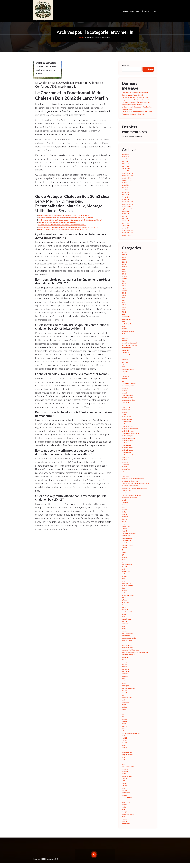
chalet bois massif (128, 431)
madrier (124, 621)
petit (123, 700)
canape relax (126, 407)
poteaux (124, 721)
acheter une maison (128, 331)
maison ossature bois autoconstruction (135, 652)
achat (124, 326)
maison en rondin (127, 647)
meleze (124, 666)
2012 (123, 281)
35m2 (124, 295)
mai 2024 (125, 218)
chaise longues (127, 419)
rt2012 (124, 740)
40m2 (124, 298)
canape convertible (128, 400)
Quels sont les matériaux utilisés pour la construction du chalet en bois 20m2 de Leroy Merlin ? (70, 220)
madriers (125, 624)
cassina (124, 412)
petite (124, 705)
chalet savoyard (127, 455)
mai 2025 (125, 190)
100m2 (124, 255)
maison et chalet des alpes (130, 650)
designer (125, 517)
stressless (125, 769)
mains (124, 628)
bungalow (125, 376)
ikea (123, 588)
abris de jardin (127, 324)
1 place (124, 252)
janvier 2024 (126, 228)
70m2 (124, 307)
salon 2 (124, 747)
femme (124, 547)
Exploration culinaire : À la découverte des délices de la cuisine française (136, 103)
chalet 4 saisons (127, 426)
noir (123, 695)
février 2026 (126, 168)
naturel (124, 693)
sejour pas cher (127, 752)
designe (124, 514)
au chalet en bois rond (129, 343)
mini (123, 678)
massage (125, 662)
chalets (124, 459)
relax (123, 731)
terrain (124, 783)
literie (124, 607)
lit (122, 605)
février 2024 (126, 225)
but (123, 381)
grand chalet (126, 562)
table (123, 781)
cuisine (124, 509)
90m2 (124, 312)
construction (50, 62)
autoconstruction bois (129, 345)
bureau (124, 378)
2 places (124, 276)
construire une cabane (129, 497)
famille (124, 528)
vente (124, 807)
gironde (124, 557)
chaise (124, 414)
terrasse (124, 785)
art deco (125, 338)
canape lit (125, 405)
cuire (123, 507)
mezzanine (125, 674)
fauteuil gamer (127, 540)
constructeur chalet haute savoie (133, 478)
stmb (123, 764)
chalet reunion (126, 452)
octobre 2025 (126, 178)
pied (123, 714)
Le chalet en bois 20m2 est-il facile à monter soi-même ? (57, 222)
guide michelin (127, 564)
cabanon (125, 388)
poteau (124, 719)
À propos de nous (131, 11)
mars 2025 (125, 194)
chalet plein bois (127, 450)
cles (123, 474)
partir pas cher (127, 697)
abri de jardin (126, 319)
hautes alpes (126, 574)
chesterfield (126, 469)
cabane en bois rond (128, 383)
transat (124, 795)
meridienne (125, 669)
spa (123, 762)
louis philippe (126, 619)
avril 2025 (125, 192)
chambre (125, 462)
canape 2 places (127, 395)
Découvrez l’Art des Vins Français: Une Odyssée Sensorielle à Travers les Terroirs (136, 98)
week (124, 816)
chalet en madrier (128, 440)
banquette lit (126, 355)
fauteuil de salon (127, 538)
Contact (145, 11)
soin (123, 757)
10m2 (124, 257)
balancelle (125, 350)
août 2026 (125, 154)
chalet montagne (127, 448)
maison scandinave (128, 655)
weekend (125, 821)
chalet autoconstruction (130, 428)
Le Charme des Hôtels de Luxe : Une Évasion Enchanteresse (137, 108)
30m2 (124, 293)
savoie (124, 750)
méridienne (125, 671)
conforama (125, 476)
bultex (124, 374)
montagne (125, 685)
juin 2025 (125, 187)
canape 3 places (127, 398)
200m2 (124, 279)
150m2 (124, 269)
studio (124, 774)
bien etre (125, 359)
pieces (124, 712)
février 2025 (126, 197)
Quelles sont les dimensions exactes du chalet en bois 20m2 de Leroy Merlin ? (64, 215)
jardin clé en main (127, 595)
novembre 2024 (127, 204)
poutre (124, 724)
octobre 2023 (126, 235)
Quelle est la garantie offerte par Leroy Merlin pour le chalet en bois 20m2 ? (63, 229)
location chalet (127, 612)
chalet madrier (127, 445)
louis (123, 616)
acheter (124, 329)
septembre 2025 (127, 180)
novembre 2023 (127, 233)
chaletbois (125, 457)
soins (123, 759)
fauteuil (124, 531)
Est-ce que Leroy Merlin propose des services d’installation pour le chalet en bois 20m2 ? (68, 227)
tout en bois (126, 793)
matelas (124, 664)
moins (124, 683)
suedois (124, 778)
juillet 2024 (126, 213)
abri (123, 314)
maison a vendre (127, 633)
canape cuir (126, 402)
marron (124, 659)
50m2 (124, 300)
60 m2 (124, 302)
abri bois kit (126, 317)
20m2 (124, 286)
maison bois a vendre (129, 638)
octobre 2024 (126, 206)
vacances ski (126, 802)
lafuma (124, 600)
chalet (39, 62)
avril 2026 (125, 164)
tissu (123, 788)
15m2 (124, 271)
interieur (125, 590)
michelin (125, 676)
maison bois (126, 636)
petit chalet (126, 702)
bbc (123, 357)
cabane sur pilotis (128, 386)
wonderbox (126, 824)
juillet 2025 (126, 185)
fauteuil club (126, 536)
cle (123, 471)
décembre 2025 (127, 173)
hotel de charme (127, 586)
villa (123, 809)
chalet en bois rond (128, 438)
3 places (124, 290)
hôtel (123, 581)
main (123, 626)
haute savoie (126, 571)
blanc (124, 364)
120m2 (124, 262)
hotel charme (126, 583)
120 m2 (124, 259)
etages (124, 524)
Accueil (81, 37)
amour (124, 336)
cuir (123, 505)
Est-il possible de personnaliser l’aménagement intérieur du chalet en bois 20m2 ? (65, 217)
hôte (123, 578)
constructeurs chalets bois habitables (134, 488)
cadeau (124, 390)
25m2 (124, 288)
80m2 (124, 309)
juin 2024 (125, 216)
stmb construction (128, 766)
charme (124, 467)
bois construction (128, 369)
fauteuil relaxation (128, 543)
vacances (125, 800)
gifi (123, 555)
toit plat (124, 790)
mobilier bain (126, 681)
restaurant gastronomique (131, 733)
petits (124, 709)
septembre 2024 (127, 209)
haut (123, 569)
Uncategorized (127, 797)
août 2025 (125, 183)
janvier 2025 (126, 199)
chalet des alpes (127, 436)
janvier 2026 (126, 171)
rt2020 (124, 743)
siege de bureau (127, 755)
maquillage (125, 657)
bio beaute (125, 362)
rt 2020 (124, 738)
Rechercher (126, 65)
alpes (123, 333)
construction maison (46, 66)
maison (39, 73)
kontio (124, 597)
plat (123, 716)
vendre (124, 804)
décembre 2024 (127, 202)
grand (124, 559)
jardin (39, 69)
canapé (124, 393)
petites (124, 707)
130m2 (124, 267)
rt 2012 (124, 735)
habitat (124, 566)
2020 (123, 283)
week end (125, 819)
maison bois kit (127, 640)
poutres (124, 726)
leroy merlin (49, 69)
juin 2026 (125, 159)
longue (124, 614)
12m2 (124, 264)
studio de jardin (127, 776)
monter (124, 690)
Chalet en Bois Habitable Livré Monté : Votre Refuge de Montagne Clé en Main (137, 113)
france (124, 552)
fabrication (126, 526)
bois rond (125, 371)
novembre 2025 (127, 175)
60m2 (124, 305)
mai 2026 (125, 161)
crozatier (125, 502)
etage (124, 521)
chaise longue (126, 417)
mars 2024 (125, 223)
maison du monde (128, 643)
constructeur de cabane (130, 481)
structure (125, 771)
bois (123, 367)
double (124, 519)
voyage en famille (128, 814)
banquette (125, 352)
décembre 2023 (127, 230)
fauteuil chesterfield (128, 533)
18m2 (124, 274)
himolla (124, 576)
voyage (124, 812)
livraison (125, 609)
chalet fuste (126, 443)
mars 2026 (125, 166)
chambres (125, 464)
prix (123, 728)
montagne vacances (128, 688)
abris (123, 321)
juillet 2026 (126, 156)
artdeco (124, 340)
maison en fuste (127, 645)
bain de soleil (126, 348)
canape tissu (126, 409)
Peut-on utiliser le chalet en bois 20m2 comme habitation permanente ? (62, 225)
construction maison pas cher (132, 495)
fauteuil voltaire (127, 545)
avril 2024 (125, 221)
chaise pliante (126, 421)
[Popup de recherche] (155, 10)
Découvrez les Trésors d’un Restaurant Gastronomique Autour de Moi (135, 94)
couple (124, 500)
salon (123, 745)
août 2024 (125, 211)
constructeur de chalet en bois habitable (135, 483)
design (124, 512)
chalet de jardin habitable (130, 433)
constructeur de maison (130, 486)
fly (123, 550)
